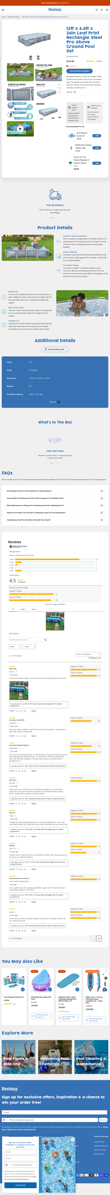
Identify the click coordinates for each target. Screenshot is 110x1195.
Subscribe (103, 1120)
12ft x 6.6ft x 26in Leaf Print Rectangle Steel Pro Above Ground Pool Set (44, 17)
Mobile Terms (12, 1129)
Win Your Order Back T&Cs (27, 1129)
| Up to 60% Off (55, 3)
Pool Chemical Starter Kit (14, 997)
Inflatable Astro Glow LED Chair (41, 998)
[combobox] (5, 1120)
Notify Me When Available (79, 71)
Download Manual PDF (56, 349)
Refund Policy (99, 1154)
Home (4, 17)
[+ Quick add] (23, 989)
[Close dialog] (73, 1139)
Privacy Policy (99, 1141)
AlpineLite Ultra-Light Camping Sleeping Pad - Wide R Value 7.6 (67, 999)
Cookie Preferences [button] (101, 1145)
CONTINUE (20, 1185)
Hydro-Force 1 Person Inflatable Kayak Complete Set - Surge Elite (94, 1000)
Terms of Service (100, 1150)
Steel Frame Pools (13, 17)
